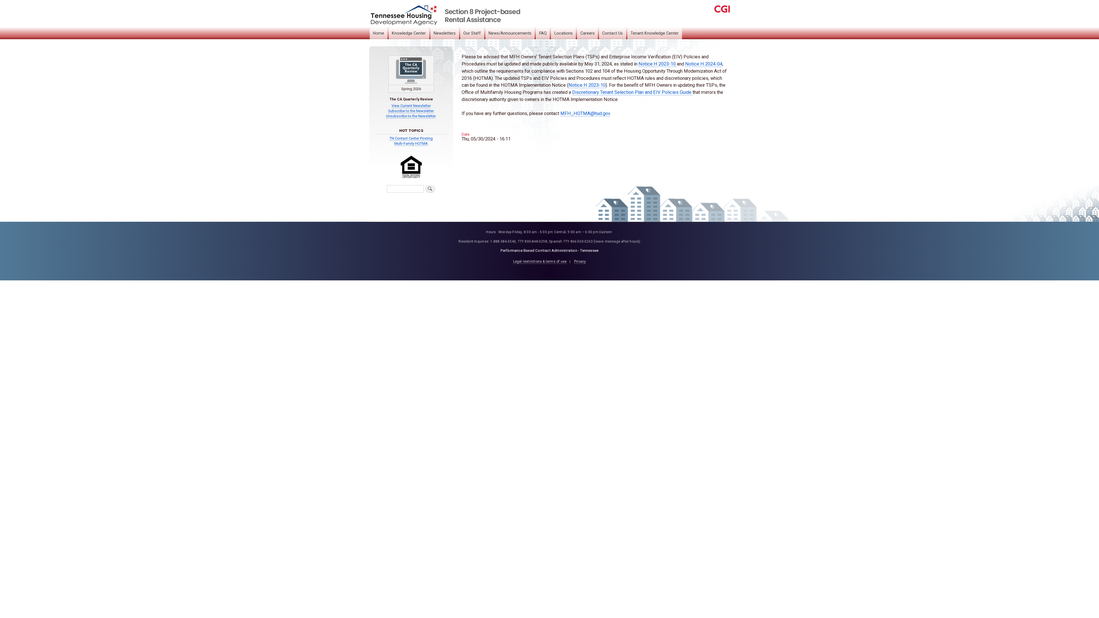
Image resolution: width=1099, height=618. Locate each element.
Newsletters (445, 33)
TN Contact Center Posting (411, 138)
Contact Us (612, 33)
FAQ (543, 33)
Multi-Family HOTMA (411, 143)
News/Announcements (510, 33)
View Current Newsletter (411, 106)
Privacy (580, 262)
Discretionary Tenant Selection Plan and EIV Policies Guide (632, 92)
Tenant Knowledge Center (654, 33)
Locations (563, 33)
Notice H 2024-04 (703, 64)
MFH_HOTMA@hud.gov (585, 113)
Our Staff (472, 33)
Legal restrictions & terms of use (540, 262)
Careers (587, 33)
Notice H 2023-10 (658, 64)
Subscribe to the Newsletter (411, 111)
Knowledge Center (409, 33)
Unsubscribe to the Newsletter (411, 116)
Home (378, 33)
